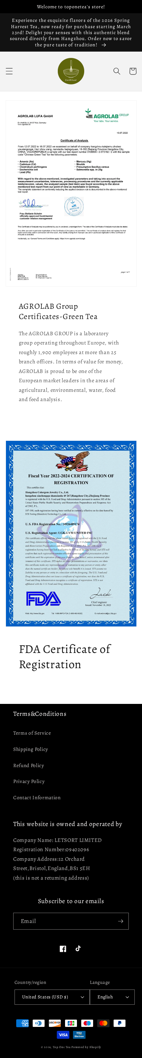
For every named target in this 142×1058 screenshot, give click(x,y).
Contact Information (37, 797)
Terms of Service (32, 732)
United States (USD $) (45, 996)
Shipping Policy (30, 749)
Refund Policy (28, 765)
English (105, 996)
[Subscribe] (120, 921)
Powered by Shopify (86, 1047)
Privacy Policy (29, 781)
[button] (9, 71)
